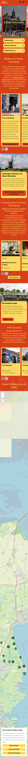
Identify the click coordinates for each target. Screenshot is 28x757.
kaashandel (6, 80)
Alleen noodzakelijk (14, 749)
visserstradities (18, 77)
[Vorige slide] (2, 149)
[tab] (12, 35)
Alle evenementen (14, 277)
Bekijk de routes (8, 319)
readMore (14, 189)
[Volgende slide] (6, 149)
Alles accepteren (14, 745)
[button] (20, 658)
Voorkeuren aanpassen (14, 753)
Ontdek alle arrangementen (10, 144)
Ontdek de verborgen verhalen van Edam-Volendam (14, 193)
